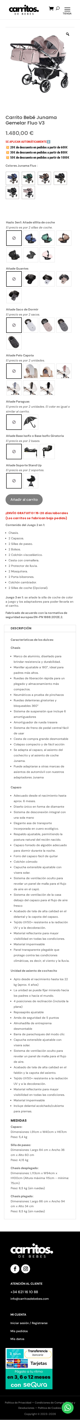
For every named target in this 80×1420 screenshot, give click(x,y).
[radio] (14, 238)
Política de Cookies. (50, 1408)
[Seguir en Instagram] (25, 1268)
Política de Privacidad (18, 1402)
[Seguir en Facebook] (14, 1268)
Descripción (21, 628)
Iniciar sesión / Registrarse (29, 1323)
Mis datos (17, 1339)
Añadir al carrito (24, 499)
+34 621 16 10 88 (24, 1292)
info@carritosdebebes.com (29, 1299)
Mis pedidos (19, 1331)
